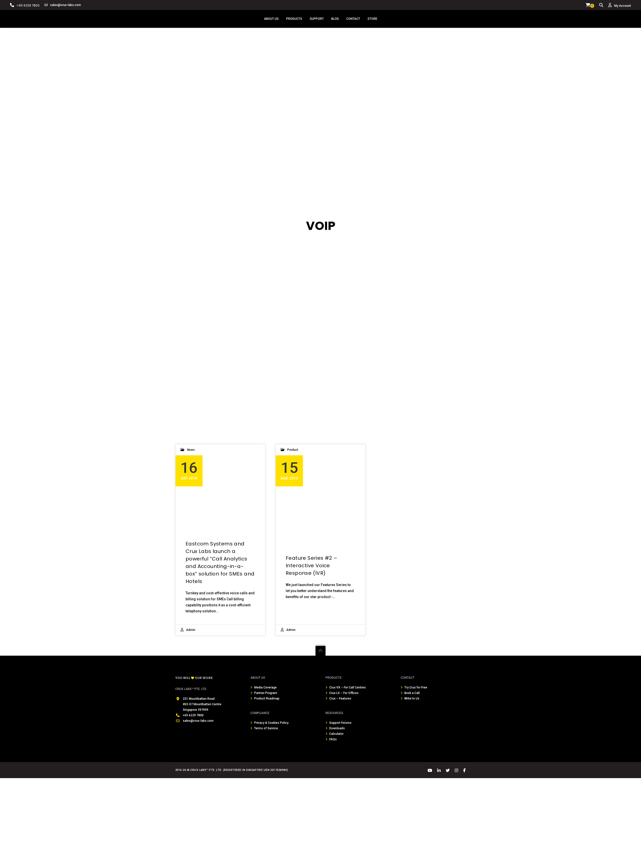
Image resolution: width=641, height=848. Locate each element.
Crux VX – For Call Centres (347, 687)
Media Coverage (265, 687)
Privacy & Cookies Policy (271, 723)
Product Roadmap (266, 698)
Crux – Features (340, 698)
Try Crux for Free (415, 687)
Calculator (336, 734)
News (191, 450)
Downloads (337, 728)
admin (190, 630)
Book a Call (412, 693)
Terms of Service (266, 728)
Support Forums (340, 723)
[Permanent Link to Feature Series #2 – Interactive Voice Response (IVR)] (320, 492)
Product (292, 450)
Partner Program (265, 693)
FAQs (333, 739)
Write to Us (411, 698)
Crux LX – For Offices (344, 693)
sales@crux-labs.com (65, 5)
